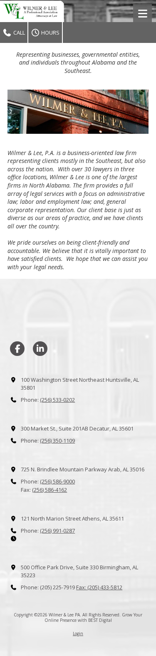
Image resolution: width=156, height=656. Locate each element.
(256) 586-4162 (49, 489)
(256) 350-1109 (57, 440)
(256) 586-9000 (57, 481)
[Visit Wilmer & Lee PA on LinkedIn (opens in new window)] (40, 348)
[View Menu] (142, 13)
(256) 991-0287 (57, 530)
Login (78, 633)
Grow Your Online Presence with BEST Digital (94, 617)
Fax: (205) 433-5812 (99, 587)
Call (18, 32)
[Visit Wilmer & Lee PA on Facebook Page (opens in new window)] (17, 348)
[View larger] (78, 111)
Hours (49, 32)
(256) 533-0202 (57, 399)
